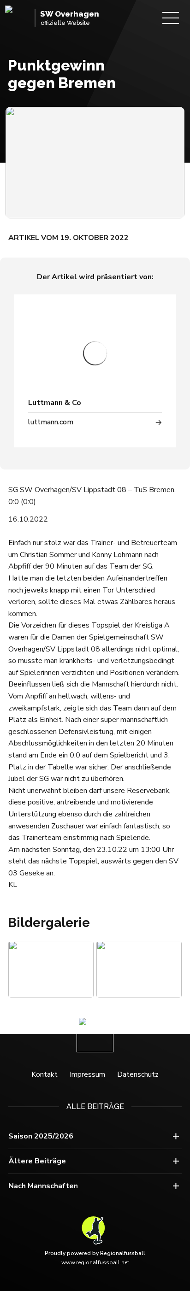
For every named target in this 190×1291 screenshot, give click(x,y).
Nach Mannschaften (43, 1186)
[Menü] (170, 18)
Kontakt (44, 1074)
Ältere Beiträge (37, 1161)
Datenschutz (138, 1074)
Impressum (87, 1074)
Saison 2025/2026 (40, 1136)
